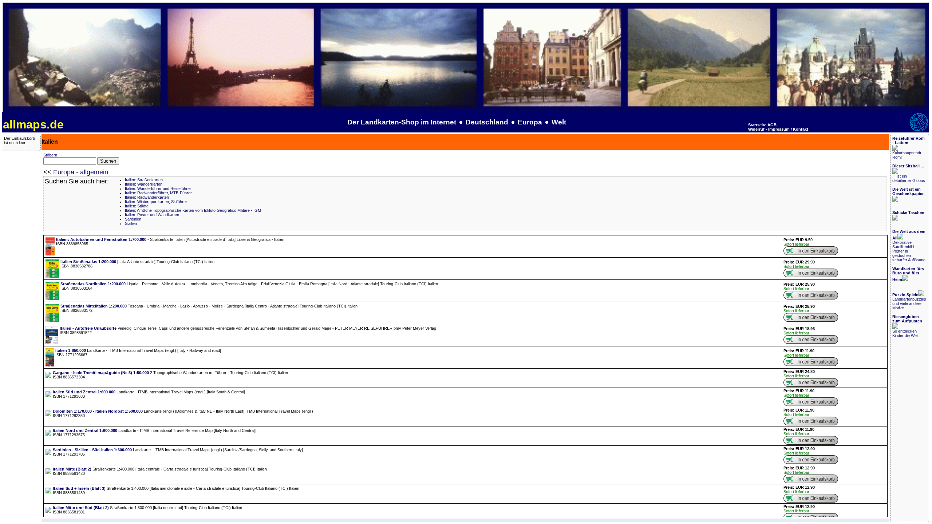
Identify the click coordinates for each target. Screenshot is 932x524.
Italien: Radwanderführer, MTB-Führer (158, 193)
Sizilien (131, 223)
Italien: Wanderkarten (143, 184)
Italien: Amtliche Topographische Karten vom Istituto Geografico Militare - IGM (193, 210)
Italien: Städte (137, 206)
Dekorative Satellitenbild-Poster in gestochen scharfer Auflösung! (909, 245)
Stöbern (50, 155)
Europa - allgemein (80, 172)
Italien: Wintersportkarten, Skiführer (156, 201)
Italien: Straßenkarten (144, 180)
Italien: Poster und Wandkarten (152, 215)
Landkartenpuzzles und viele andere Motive (909, 301)
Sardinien (133, 219)
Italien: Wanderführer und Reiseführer (158, 188)
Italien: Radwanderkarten (147, 197)
